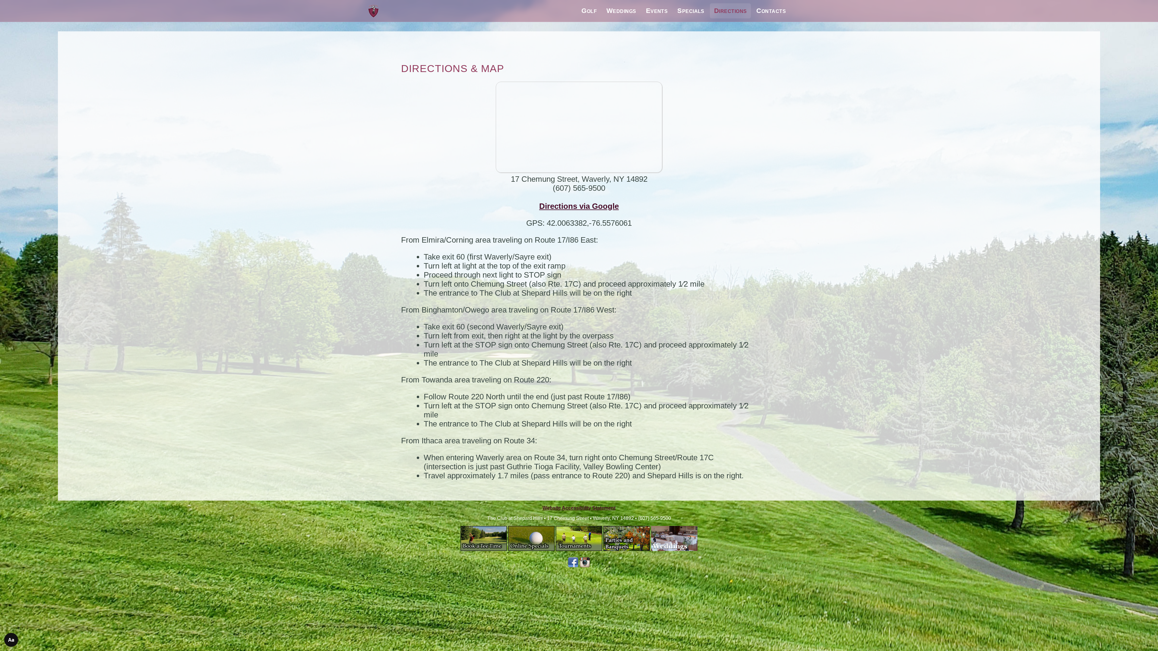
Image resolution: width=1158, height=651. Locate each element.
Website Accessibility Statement (579, 508)
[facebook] (573, 565)
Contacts (771, 10)
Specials (690, 10)
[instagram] (585, 565)
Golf (589, 10)
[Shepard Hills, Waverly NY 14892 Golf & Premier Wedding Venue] (373, 11)
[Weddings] (674, 549)
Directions (730, 10)
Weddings (621, 10)
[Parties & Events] (626, 549)
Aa (11, 640)
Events (657, 10)
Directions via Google (579, 206)
